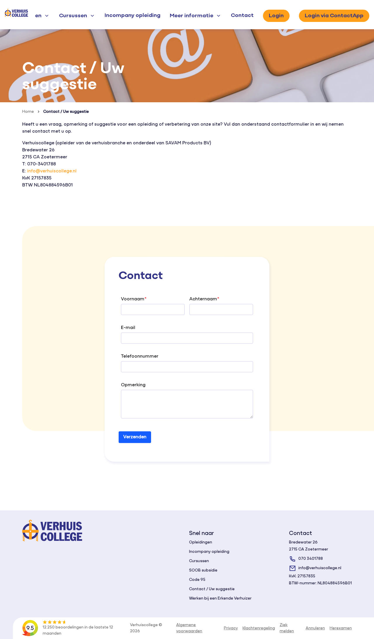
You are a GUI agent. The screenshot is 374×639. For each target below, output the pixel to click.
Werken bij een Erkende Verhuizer (220, 598)
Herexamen (341, 628)
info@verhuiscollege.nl (52, 171)
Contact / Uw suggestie (66, 112)
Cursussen (199, 561)
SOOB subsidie (203, 570)
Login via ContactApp (334, 16)
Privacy (231, 628)
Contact (242, 15)
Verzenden (134, 437)
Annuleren (315, 628)
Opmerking (133, 385)
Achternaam (203, 299)
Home (28, 112)
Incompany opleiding (132, 15)
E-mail (128, 328)
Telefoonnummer (139, 356)
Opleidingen (200, 542)
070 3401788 (310, 559)
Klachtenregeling (259, 628)
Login (276, 16)
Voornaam (132, 299)
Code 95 (197, 580)
